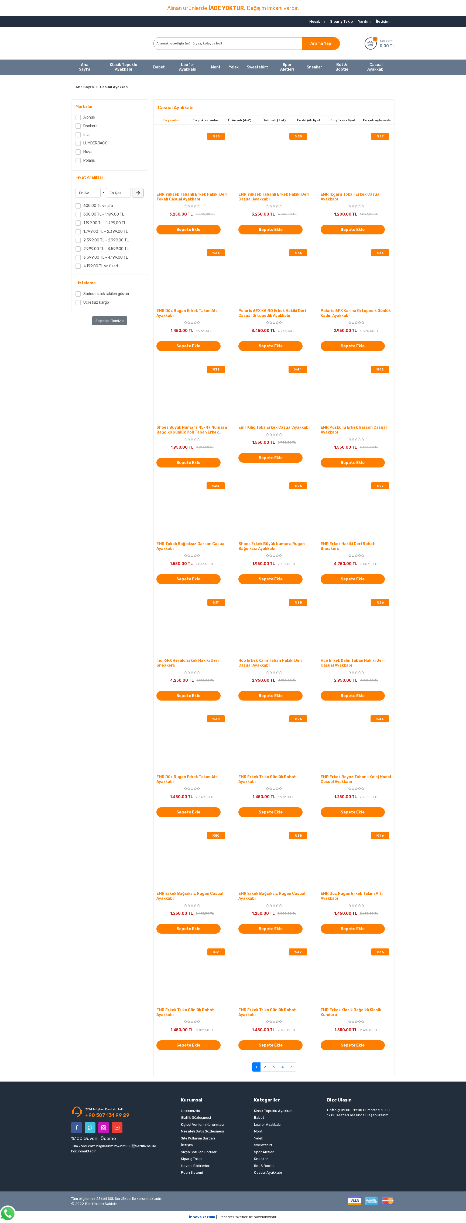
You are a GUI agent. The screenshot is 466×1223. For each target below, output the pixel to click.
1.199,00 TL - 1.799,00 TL (104, 223)
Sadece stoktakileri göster (106, 294)
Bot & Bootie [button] (341, 67)
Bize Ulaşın (339, 1100)
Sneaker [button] (314, 67)
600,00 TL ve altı (98, 205)
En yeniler (171, 120)
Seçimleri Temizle (109, 321)
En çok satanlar (205, 120)
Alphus (89, 117)
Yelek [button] (234, 67)
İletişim (382, 21)
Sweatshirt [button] (257, 67)
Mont (258, 1131)
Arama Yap (320, 43)
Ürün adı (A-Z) (239, 120)
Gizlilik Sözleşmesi (196, 1117)
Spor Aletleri (264, 1152)
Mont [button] (216, 67)
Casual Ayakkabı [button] (376, 67)
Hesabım (317, 21)
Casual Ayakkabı (268, 1172)
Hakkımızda (190, 1111)
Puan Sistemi (192, 1172)
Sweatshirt (263, 1145)
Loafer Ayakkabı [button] (187, 67)
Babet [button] (159, 67)
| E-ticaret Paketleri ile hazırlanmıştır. (233, 1217)
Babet (259, 1117)
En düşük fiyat (308, 120)
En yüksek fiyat (343, 120)
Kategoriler (267, 1100)
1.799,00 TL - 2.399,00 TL (105, 231)
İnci (86, 134)
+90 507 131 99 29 (107, 1115)
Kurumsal (191, 1100)
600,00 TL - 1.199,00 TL (103, 214)
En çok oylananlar (377, 120)
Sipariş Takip (341, 21)
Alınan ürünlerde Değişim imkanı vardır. (233, 8)
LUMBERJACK (95, 143)
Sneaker (261, 1159)
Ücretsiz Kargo (96, 302)
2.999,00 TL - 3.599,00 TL (106, 249)
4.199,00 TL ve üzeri (100, 266)
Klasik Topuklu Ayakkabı (273, 1111)
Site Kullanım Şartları (198, 1138)
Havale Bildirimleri (195, 1166)
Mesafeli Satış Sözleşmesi (202, 1131)
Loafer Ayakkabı (267, 1124)
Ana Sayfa (84, 67)
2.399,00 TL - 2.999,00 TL (106, 240)
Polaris (89, 160)
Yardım (364, 21)
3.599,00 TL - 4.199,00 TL (105, 257)
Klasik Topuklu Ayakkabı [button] (123, 67)
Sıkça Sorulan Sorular (199, 1152)
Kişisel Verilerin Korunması (202, 1124)
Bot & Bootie (264, 1166)
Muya (87, 152)
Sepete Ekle (188, 229)
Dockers (90, 126)
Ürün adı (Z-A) (274, 120)
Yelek (258, 1138)
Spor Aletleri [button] (287, 67)
